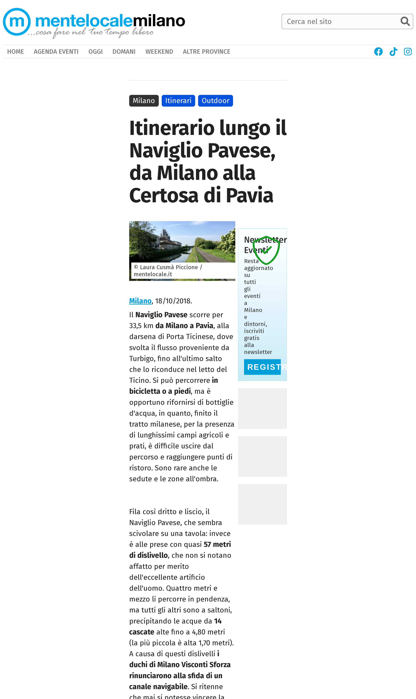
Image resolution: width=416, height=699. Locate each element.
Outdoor (215, 100)
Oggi (95, 51)
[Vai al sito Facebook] (378, 51)
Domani (124, 51)
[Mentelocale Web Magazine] (78, 22)
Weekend (159, 51)
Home (15, 51)
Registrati (264, 366)
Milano (140, 301)
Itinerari (178, 100)
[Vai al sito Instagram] (408, 51)
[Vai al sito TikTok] (393, 51)
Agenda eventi (56, 51)
